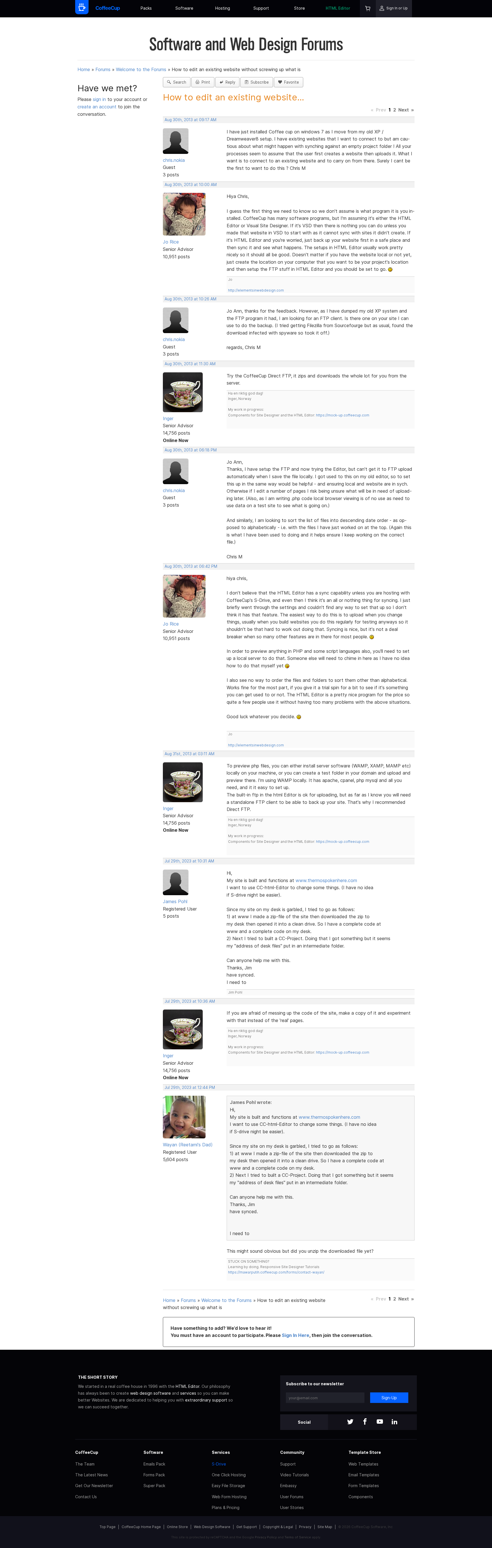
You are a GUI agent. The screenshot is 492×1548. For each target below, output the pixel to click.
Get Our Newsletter (94, 1485)
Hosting (222, 8)
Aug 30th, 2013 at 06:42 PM (191, 566)
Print (204, 82)
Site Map (324, 1527)
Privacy (305, 1527)
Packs (146, 8)
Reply (229, 82)
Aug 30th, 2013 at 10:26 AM (190, 299)
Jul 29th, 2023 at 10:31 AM (189, 861)
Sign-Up (389, 1397)
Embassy (288, 1485)
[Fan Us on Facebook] (365, 1422)
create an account (96, 107)
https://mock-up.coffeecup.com (342, 415)
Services (221, 1452)
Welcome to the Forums (141, 69)
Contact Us (86, 1496)
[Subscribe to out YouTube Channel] (379, 1422)
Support (261, 8)
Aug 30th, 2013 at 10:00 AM (191, 184)
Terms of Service (297, 1537)
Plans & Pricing (225, 1507)
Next (403, 110)
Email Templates (363, 1474)
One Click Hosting (229, 1474)
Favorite (290, 82)
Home (83, 69)
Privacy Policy (266, 1537)
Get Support (246, 1527)
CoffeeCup (86, 1452)
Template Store (364, 1452)
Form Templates (363, 1485)
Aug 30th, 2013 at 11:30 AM (190, 364)
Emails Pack (154, 1464)
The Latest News (91, 1474)
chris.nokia (174, 160)
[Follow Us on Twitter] (350, 1422)
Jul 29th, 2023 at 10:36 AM (190, 1001)
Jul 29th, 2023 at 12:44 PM (190, 1087)
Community (292, 1452)
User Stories (292, 1507)
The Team (85, 1464)
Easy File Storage (228, 1485)
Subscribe (258, 82)
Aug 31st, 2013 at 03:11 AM (189, 754)
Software (184, 8)
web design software (150, 1393)
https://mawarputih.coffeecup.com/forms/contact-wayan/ (276, 1272)
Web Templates (363, 1464)
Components (360, 1496)
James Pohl (175, 901)
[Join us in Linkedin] (394, 1422)
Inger (168, 418)
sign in (100, 99)
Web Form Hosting (229, 1496)
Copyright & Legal (278, 1527)
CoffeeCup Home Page (141, 1527)
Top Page (108, 1527)
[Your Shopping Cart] (368, 8)
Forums (102, 69)
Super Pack (154, 1485)
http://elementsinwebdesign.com (256, 290)
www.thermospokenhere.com (326, 880)
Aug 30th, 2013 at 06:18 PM (191, 450)
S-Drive (219, 1464)
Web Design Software (212, 1527)
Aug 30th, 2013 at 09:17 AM (190, 119)
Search (178, 82)
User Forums (292, 1496)
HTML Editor (338, 8)
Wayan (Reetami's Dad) (188, 1144)
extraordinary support (206, 1400)
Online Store (177, 1527)
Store (299, 8)
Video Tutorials (294, 1474)
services (188, 1393)
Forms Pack (154, 1474)
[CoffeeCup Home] (107, 8)
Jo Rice (171, 242)
